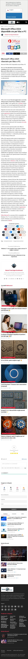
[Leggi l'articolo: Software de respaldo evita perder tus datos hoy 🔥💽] (14, 323)
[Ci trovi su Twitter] (5, 606)
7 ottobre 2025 (4, 362)
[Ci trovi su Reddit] (5, 609)
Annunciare (9, 650)
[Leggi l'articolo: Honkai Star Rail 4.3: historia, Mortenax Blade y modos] (3, 564)
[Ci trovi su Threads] (12, 609)
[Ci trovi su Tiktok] (9, 609)
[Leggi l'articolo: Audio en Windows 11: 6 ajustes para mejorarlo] (3, 570)
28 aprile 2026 (5, 36)
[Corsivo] (4, 468)
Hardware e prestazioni (3, 622)
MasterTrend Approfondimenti (11, 34)
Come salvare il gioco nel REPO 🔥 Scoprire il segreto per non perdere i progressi (15, 536)
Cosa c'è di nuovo (12, 617)
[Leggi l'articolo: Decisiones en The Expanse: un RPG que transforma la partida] (3, 635)
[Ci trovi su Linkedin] (18, 606)
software (20, 103)
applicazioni (7, 113)
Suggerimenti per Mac (18, 241)
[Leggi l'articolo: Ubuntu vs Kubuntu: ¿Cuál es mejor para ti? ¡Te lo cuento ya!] (14, 425)
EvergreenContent (8, 241)
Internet (10, 220)
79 (10, 559)
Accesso (25, 459)
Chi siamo (3, 650)
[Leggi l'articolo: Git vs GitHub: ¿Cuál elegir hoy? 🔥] (14, 349)
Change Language (14, 17)
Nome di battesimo (4, 494)
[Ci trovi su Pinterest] (12, 606)
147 (9, 362)
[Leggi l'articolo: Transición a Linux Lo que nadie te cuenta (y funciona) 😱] (14, 297)
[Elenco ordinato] (9, 468)
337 (9, 312)
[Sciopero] (7, 468)
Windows (13, 160)
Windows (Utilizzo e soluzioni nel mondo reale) (22, 625)
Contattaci (3, 651)
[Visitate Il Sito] (11, 22)
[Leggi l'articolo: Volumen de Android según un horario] (3, 576)
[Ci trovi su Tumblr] (22, 606)
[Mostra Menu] (1, 22)
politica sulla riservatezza (18, 650)
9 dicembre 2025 (5, 312)
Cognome (3, 499)
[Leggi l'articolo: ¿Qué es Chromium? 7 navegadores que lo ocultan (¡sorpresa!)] (14, 373)
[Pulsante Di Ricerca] (26, 22)
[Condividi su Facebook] (9, 54)
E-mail (2, 504)
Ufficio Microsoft (5, 215)
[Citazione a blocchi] (12, 468)
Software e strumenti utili (9, 26)
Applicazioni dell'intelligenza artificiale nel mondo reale (4, 626)
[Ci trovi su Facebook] (2, 606)
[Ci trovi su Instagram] (9, 606)
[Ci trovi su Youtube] (15, 606)
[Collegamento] (15, 468)
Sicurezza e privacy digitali (13, 622)
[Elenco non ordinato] (10, 468)
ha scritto (24, 122)
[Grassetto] (2, 468)
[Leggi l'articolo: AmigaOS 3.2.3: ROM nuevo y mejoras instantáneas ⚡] (14, 399)
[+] (18, 467)
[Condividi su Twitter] (16, 54)
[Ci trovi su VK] (2, 609)
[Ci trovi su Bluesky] (15, 609)
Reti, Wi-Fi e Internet (12, 620)
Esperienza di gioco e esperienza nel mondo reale (4, 618)
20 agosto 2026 (5, 559)
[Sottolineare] (5, 468)
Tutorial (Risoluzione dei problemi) (23, 620)
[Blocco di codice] (14, 468)
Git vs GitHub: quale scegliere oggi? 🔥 (11, 360)
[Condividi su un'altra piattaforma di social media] (23, 54)
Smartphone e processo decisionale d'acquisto (13, 626)
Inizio (2, 26)
